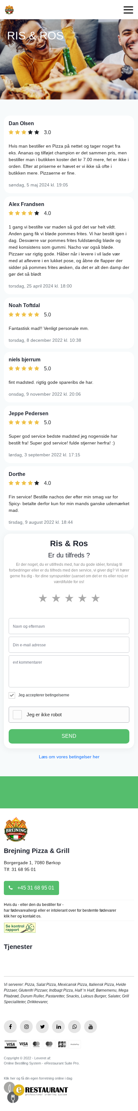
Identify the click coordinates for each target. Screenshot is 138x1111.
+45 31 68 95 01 (35, 888)
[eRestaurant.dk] (36, 1092)
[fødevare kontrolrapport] (20, 929)
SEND (69, 736)
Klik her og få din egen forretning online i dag (38, 1078)
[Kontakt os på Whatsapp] (74, 1026)
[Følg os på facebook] (10, 1026)
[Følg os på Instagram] (26, 1026)
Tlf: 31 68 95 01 (20, 869)
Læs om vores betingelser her (69, 756)
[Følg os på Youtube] (90, 1026)
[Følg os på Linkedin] (58, 1026)
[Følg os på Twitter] (42, 1026)
